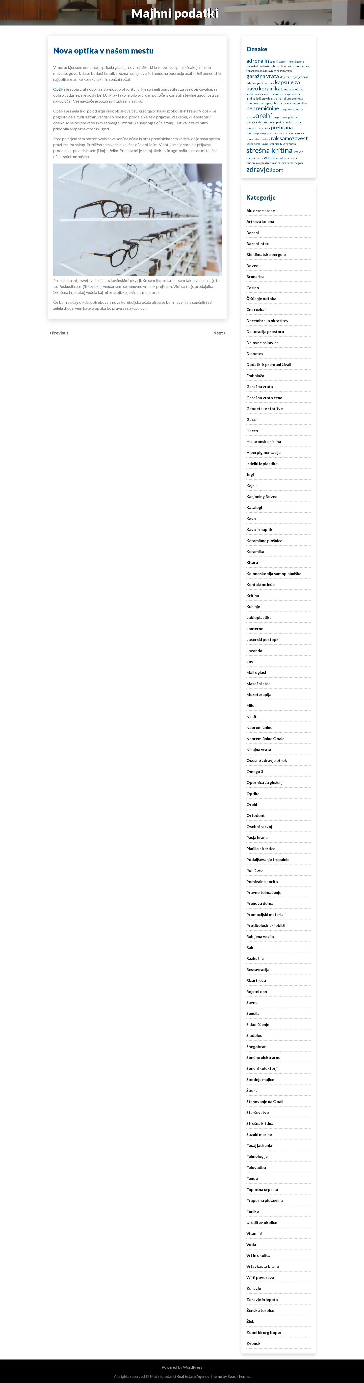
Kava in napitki (259, 529)
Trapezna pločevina (264, 1200)
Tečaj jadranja (259, 1145)
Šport (251, 1090)
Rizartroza (256, 980)
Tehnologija (257, 1156)
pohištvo (293, 117)
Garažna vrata (259, 386)
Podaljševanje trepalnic (267, 859)
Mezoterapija (258, 694)
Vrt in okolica (258, 1255)
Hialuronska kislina (263, 441)
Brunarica (255, 276)
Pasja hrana (257, 837)
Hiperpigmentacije (263, 452)
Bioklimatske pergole (266, 254)
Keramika (255, 551)
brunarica (287, 66)
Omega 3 (254, 771)
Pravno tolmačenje (263, 892)
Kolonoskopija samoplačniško (274, 573)
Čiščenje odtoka (261, 298)
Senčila (253, 1013)
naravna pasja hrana (269, 103)
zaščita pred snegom (290, 163)
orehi (263, 115)
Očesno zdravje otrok (266, 760)
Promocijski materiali (266, 914)
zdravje (257, 169)
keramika (270, 88)
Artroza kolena (260, 221)
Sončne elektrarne (263, 1057)
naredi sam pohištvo (295, 103)
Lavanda (254, 650)
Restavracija (257, 969)
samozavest (294, 138)
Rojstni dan (256, 991)
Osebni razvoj (259, 826)
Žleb (250, 1321)
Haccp (252, 430)
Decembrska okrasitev (267, 320)
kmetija (286, 89)
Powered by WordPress (182, 1367)
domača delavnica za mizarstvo (273, 70)
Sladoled (254, 1035)
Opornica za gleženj (264, 782)
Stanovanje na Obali (264, 1101)
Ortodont (255, 815)
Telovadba (256, 1167)
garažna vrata (262, 76)
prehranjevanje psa (258, 133)
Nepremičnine (259, 727)
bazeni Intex (286, 61)
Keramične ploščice (264, 540)
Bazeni (252, 232)
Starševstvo (257, 1112)
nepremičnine (262, 108)
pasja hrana (280, 117)
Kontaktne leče (260, 584)
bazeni (274, 61)
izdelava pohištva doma (260, 83)
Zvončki (253, 1343)
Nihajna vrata (258, 749)
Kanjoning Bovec (261, 496)
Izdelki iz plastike (262, 463)
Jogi (250, 474)
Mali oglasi (256, 672)
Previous (60, 333)
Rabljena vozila (260, 936)
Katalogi (254, 507)
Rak (249, 947)
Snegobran (256, 1046)
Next (218, 333)
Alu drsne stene (260, 210)
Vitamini (254, 1233)
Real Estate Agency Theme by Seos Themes (213, 1376)
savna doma (253, 143)
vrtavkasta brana (286, 158)
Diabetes (254, 353)
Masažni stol (258, 683)
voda (269, 157)
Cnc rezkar (256, 309)
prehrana (282, 127)
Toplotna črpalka (262, 1189)
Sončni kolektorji (262, 1068)
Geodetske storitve (264, 408)
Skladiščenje (257, 1024)
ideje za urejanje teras (294, 77)
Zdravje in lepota (262, 1299)
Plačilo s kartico (261, 848)
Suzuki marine (259, 1134)
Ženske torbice (260, 1310)
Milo (250, 705)
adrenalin (257, 60)
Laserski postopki (263, 639)
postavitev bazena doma (260, 122)
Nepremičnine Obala (265, 738)
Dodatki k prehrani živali (268, 364)
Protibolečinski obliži (265, 925)
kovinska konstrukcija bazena (282, 94)
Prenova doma (259, 903)
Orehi (251, 804)
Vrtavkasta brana (262, 1266)
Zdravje (253, 1288)
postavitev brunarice (289, 122)
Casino (252, 287)
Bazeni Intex (257, 243)
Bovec (252, 265)
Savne (252, 1002)
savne (265, 143)
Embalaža (255, 375)
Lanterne (254, 628)
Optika (59, 89)
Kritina (252, 595)
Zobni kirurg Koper (264, 1332)
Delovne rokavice (262, 342)
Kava (251, 518)
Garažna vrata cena (264, 397)
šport (276, 169)
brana (277, 66)
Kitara (252, 562)
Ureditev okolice (261, 1222)
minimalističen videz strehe (263, 98)
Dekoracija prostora (265, 331)
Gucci (251, 419)
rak (275, 138)
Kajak (251, 485)
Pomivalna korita (262, 881)
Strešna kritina (259, 1123)
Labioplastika (259, 617)
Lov (249, 661)
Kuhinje (253, 606)
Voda (251, 1244)
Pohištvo (254, 870)
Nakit (251, 716)
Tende (252, 1178)
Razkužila (255, 958)
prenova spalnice (282, 133)
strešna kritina (269, 150)
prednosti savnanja (258, 128)
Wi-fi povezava (260, 1277)
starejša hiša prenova (282, 143)
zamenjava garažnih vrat (261, 163)
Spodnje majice (260, 1079)
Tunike (252, 1211)
